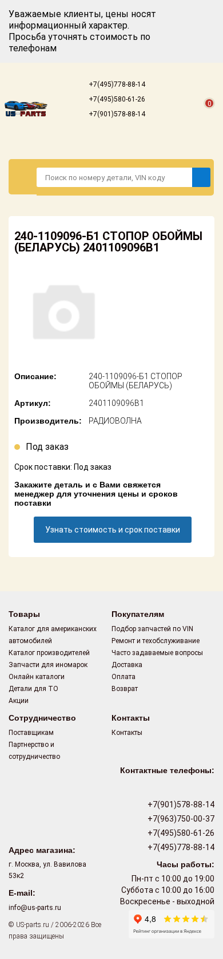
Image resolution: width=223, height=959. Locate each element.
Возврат (125, 689)
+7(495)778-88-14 (116, 84)
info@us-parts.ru (35, 908)
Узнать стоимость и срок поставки (112, 529)
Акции (19, 701)
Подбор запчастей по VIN (152, 629)
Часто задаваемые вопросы (157, 653)
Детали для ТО (33, 689)
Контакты (127, 733)
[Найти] (201, 177)
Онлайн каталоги (37, 677)
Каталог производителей (49, 653)
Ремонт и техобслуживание (156, 641)
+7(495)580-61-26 (116, 99)
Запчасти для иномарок (48, 665)
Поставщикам (31, 733)
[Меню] (23, 176)
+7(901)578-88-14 (116, 114)
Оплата (124, 677)
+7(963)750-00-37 (180, 818)
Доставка (127, 665)
